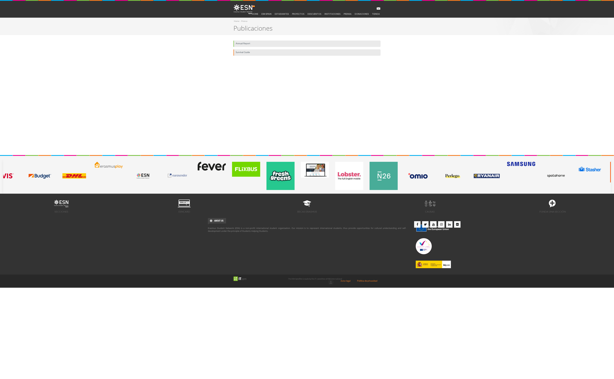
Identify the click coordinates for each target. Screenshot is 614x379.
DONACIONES (362, 14)
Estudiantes (282, 14)
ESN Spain (266, 14)
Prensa (347, 14)
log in (331, 282)
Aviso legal (345, 280)
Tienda (376, 14)
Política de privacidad (367, 281)
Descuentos (314, 14)
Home (255, 14)
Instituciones (332, 14)
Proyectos (298, 14)
